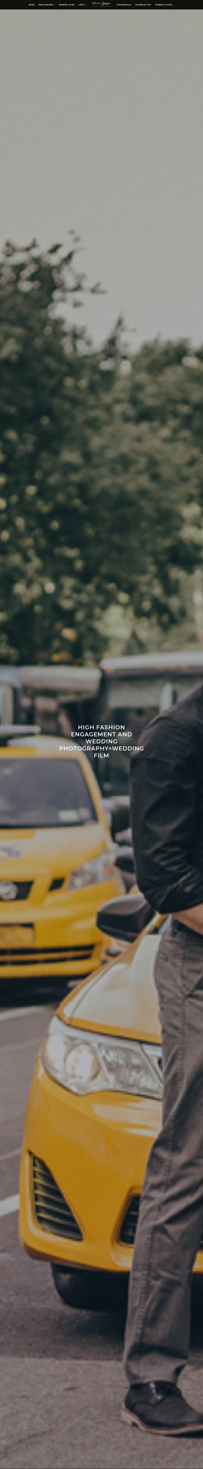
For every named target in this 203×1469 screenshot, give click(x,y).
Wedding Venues (163, 4)
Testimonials (124, 4)
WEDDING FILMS (66, 4)
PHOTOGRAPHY (46, 4)
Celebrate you (143, 4)
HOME (32, 4)
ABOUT (82, 4)
